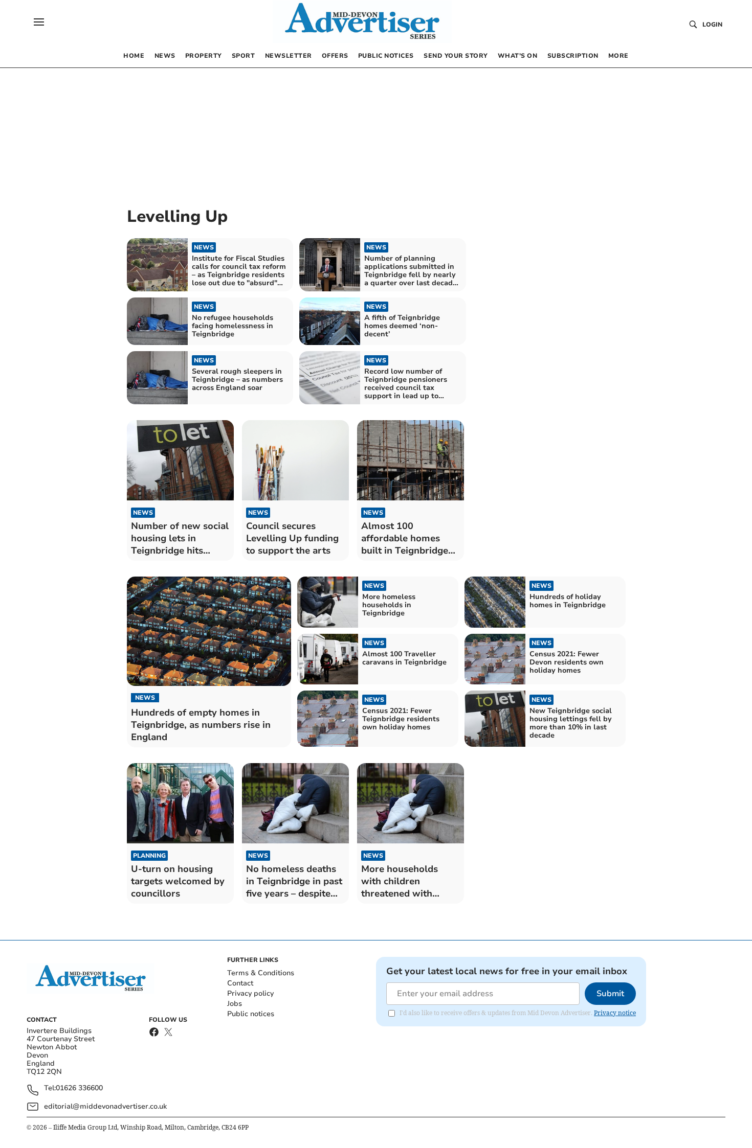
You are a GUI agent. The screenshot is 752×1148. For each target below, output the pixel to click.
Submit (610, 993)
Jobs (234, 1003)
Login (712, 24)
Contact (240, 983)
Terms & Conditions (260, 973)
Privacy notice (615, 1013)
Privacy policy (250, 993)
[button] (39, 22)
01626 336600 (79, 1088)
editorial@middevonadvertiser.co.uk (105, 1106)
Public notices (250, 1014)
